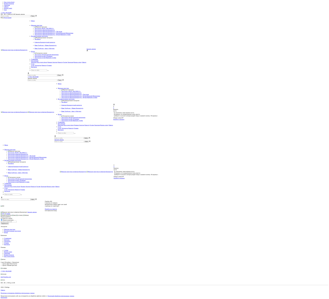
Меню (33, 21)
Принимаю (4, 297)
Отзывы (49, 65)
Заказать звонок (91, 49)
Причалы (33, 62)
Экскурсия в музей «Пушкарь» (44, 56)
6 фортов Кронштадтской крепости (45, 42)
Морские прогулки (9, 229)
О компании (7, 238)
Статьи (6, 250)
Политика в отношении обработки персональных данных (18, 293)
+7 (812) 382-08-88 (6, 12)
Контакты (7, 244)
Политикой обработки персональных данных (61, 296)
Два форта (38, 39)
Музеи (6, 232)
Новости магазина (7, 220)
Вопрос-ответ (77, 62)
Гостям (65, 62)
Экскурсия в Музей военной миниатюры (47, 54)
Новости (60, 62)
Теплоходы (38, 65)
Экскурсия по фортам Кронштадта (45, 30)
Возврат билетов (52, 62)
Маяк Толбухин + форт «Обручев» (45, 48)
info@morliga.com (6, 277)
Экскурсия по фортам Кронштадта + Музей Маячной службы (53, 34)
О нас (32, 65)
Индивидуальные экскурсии (12, 231)
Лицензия (70, 62)
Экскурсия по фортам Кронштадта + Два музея (48, 31)
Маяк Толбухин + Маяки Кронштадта (45, 45)
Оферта (84, 62)
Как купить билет (42, 62)
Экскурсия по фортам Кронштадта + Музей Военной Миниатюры (54, 33)
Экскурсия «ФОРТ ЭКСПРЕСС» (44, 28)
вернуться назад (52, 210)
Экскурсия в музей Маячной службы (45, 57)
